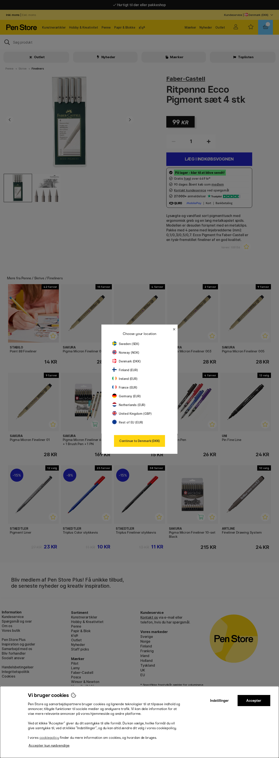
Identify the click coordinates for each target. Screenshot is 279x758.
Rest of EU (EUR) (131, 422)
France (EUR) (128, 387)
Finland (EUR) (128, 370)
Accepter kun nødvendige (49, 745)
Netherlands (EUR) (132, 405)
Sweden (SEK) (129, 344)
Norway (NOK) (129, 352)
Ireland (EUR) (128, 379)
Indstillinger (219, 700)
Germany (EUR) (130, 396)
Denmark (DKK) (130, 361)
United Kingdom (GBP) (135, 413)
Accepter (253, 700)
